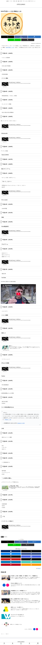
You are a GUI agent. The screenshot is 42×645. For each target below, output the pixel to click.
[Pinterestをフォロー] (11, 565)
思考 (2, 536)
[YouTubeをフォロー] (11, 559)
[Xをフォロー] (31, 551)
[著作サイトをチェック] (11, 551)
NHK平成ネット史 (10, 47)
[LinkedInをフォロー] (11, 562)
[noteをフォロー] (31, 562)
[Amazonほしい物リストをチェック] (31, 565)
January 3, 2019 (21, 423)
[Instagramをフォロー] (31, 556)
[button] (27, 40)
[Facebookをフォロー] (31, 554)
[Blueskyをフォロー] (11, 554)
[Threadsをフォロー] (11, 556)
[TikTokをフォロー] (31, 559)
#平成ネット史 (8, 419)
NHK (6, 536)
